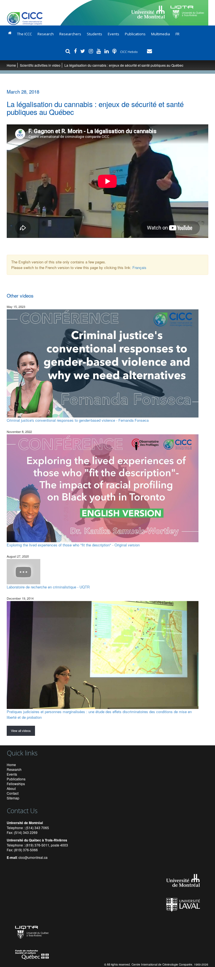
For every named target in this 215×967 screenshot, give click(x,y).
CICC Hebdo (129, 52)
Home (11, 65)
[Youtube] (99, 51)
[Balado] (115, 51)
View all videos (21, 730)
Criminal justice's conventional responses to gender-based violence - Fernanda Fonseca (78, 420)
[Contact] (149, 51)
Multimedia (160, 33)
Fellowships (16, 783)
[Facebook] (76, 51)
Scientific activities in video (40, 65)
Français (139, 267)
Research (46, 33)
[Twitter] (83, 51)
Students (94, 33)
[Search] (69, 51)
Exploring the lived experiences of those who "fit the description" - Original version (73, 545)
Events (113, 33)
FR (177, 33)
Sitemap (13, 798)
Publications (135, 33)
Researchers (70, 33)
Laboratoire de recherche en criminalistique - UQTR (48, 587)
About (11, 788)
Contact (12, 793)
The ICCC (24, 33)
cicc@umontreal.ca (33, 857)
